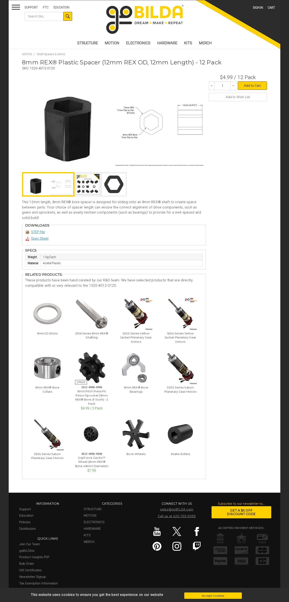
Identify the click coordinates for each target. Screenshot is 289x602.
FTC (45, 7)
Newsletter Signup (32, 577)
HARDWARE (167, 43)
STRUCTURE (87, 43)
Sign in (258, 7)
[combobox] (48, 16)
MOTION (112, 43)
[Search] (67, 16)
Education (61, 7)
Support (31, 7)
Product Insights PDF (34, 557)
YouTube (157, 531)
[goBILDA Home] (144, 20)
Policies (24, 522)
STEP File (38, 232)
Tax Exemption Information (38, 583)
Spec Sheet (39, 238)
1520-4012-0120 (42, 68)
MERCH (205, 43)
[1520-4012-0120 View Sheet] (87, 184)
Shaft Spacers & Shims (51, 54)
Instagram (176, 546)
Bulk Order (26, 564)
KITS (188, 43)
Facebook (196, 531)
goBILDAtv (26, 551)
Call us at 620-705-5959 (177, 516)
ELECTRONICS (138, 43)
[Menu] (17, 8)
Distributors (27, 529)
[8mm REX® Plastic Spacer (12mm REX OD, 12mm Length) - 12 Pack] (68, 122)
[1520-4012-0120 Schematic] (159, 122)
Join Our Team (29, 544)
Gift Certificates (30, 570)
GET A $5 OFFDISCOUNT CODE (241, 512)
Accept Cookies (213, 595)
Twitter (176, 531)
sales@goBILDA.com (176, 509)
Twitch (196, 546)
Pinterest (157, 546)
